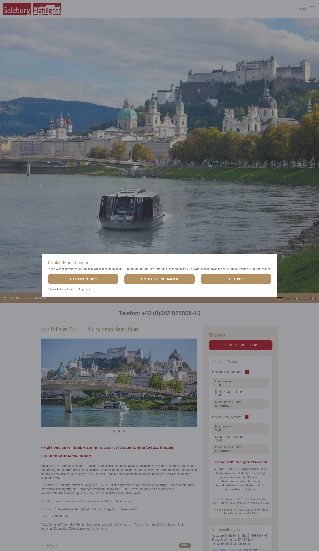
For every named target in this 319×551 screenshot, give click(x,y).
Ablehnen (236, 279)
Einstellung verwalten (159, 279)
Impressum (85, 289)
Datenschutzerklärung (60, 289)
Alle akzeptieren (83, 279)
